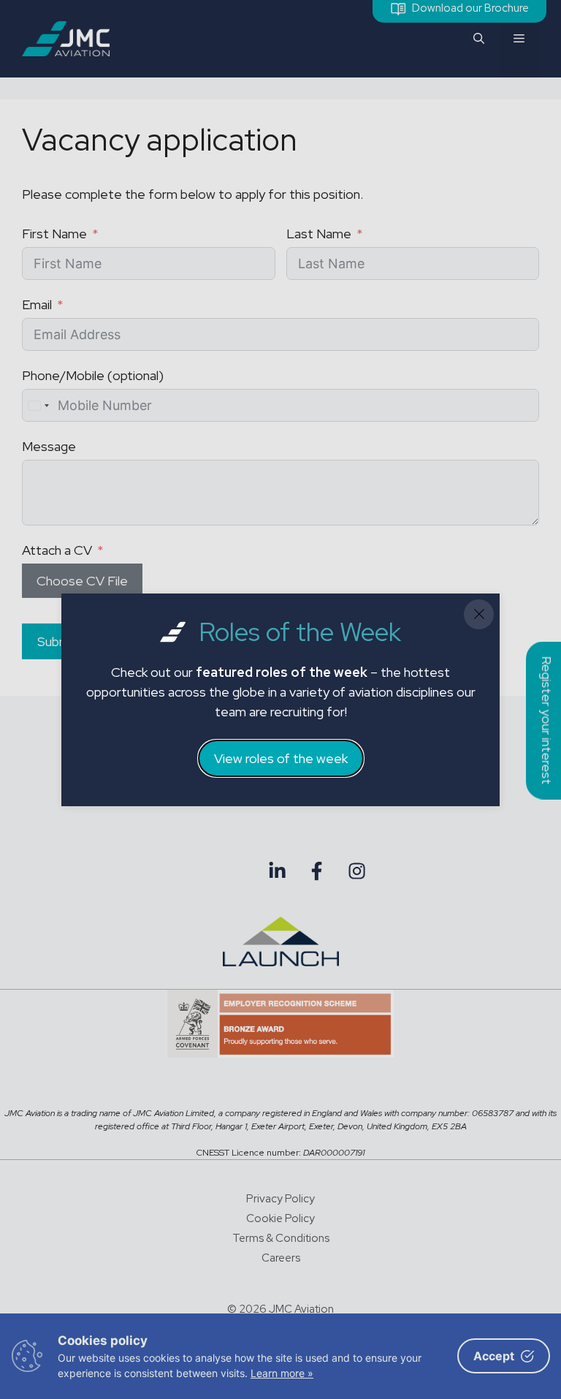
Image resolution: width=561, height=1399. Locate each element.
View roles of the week (281, 758)
